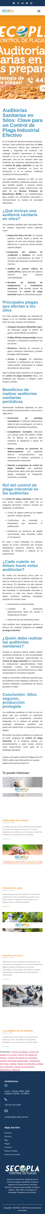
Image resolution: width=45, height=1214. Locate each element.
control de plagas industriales (14, 1060)
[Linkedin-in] (22, 3)
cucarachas (34, 1060)
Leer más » (6, 839)
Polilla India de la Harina (15, 820)
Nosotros (8, 1133)
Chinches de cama (12, 888)
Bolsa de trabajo (10, 1151)
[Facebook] (14, 3)
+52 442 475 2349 (12, 1105)
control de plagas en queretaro (22, 1057)
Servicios (8, 1136)
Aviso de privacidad (12, 1154)
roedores (16, 1069)
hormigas (4, 1063)
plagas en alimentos (26, 1063)
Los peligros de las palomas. (17, 1031)
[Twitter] (27, 3)
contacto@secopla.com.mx (16, 1117)
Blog (6, 1140)
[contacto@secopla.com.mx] (6, 1111)
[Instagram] (18, 3)
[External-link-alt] (31, 3)
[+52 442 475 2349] (5, 1099)
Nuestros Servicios (12, 955)
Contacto (8, 1147)
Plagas (7, 1144)
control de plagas (19, 1052)
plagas (13, 1063)
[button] (39, 11)
